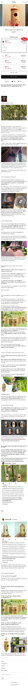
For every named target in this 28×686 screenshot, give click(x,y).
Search (2, 661)
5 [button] (15, 27)
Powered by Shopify (14, 684)
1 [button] (10, 27)
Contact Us (3, 668)
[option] (14, 15)
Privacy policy (4, 663)
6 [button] (16, 27)
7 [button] (17, 27)
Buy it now (14, 76)
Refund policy (4, 670)
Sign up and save (6, 674)
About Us (3, 665)
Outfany (14, 2)
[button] (14, 42)
